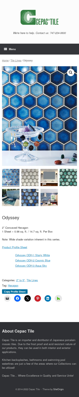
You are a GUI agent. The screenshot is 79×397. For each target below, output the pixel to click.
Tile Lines (16, 60)
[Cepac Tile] (39, 17)
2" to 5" (20, 280)
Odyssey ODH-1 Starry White (32, 255)
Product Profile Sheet (14, 247)
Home (5, 60)
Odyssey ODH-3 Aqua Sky (31, 265)
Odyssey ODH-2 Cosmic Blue (32, 260)
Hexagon (13, 285)
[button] (70, 72)
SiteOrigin (58, 389)
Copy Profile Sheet (15, 291)
